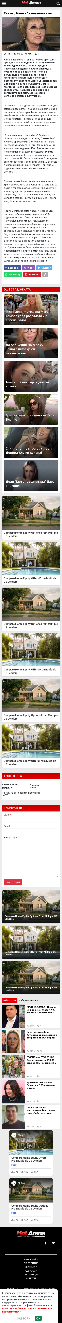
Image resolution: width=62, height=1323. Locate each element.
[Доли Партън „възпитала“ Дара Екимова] (31, 475)
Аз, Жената (31, 1270)
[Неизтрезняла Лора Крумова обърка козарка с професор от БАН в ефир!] (13, 1041)
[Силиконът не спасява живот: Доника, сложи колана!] (31, 442)
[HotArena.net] (31, 1234)
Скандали (31, 1266)
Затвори (24, 1318)
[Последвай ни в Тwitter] (53, 1243)
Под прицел (31, 1274)
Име (7, 815)
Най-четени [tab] (9, 1000)
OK (38, 1318)
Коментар (10, 837)
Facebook (13, 267)
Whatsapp (14, 274)
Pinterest (34, 274)
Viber (30, 267)
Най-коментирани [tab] (28, 1000)
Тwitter (46, 267)
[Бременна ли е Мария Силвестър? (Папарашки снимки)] (13, 1091)
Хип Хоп (31, 1278)
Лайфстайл (31, 1259)
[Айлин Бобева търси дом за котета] (31, 376)
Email (7, 826)
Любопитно (31, 1263)
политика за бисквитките (18, 1308)
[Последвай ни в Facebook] (45, 1243)
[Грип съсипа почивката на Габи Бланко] (31, 409)
